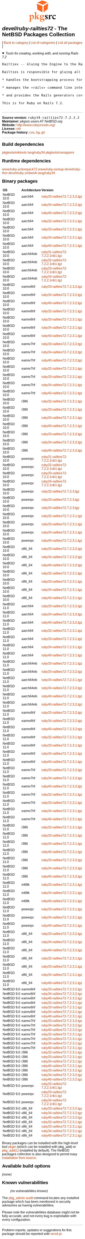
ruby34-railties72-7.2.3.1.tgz (61, 237)
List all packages (70, 42)
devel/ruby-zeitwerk (22, 173)
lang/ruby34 (36, 152)
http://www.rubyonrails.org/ (36, 125)
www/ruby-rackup (51, 169)
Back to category (16, 42)
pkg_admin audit (21, 1198)
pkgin (12, 1146)
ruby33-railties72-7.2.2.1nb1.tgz (54, 270)
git (43, 132)
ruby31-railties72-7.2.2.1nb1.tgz (54, 253)
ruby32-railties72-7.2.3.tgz (60, 491)
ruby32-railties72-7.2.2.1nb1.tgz (54, 262)
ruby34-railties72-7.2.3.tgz (60, 508)
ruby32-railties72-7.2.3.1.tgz (61, 221)
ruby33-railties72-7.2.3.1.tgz (61, 229)
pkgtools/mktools (14, 152)
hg (38, 132)
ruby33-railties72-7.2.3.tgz (60, 499)
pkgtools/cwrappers (60, 152)
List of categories (43, 42)
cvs (31, 132)
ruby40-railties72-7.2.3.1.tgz (61, 245)
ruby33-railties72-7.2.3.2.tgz (61, 196)
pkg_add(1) (10, 1150)
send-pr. (56, 1234)
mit (18, 128)
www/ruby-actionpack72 (19, 169)
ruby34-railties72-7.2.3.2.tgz (61, 204)
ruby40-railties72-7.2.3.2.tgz (61, 213)
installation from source (19, 1158)
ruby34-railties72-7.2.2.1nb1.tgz (54, 278)
